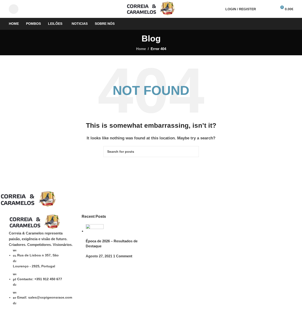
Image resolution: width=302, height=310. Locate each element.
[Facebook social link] (13, 9)
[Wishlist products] (271, 9)
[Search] (262, 9)
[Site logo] (151, 8)
